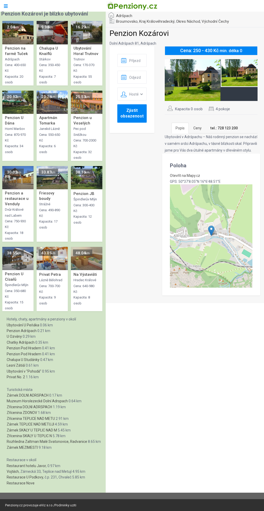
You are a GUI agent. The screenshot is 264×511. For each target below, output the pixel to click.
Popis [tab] (180, 128)
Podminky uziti (65, 505)
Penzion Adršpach (22, 331)
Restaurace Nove (21, 483)
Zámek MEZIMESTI (22, 447)
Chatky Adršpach (21, 342)
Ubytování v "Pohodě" (24, 371)
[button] (211, 230)
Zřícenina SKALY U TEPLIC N (29, 436)
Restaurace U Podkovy (25, 477)
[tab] (224, 128)
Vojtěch (13, 471)
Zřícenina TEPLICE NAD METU (31, 418)
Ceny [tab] (197, 128)
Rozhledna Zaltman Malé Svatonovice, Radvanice (47, 441)
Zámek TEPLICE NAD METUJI (30, 424)
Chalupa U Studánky (23, 360)
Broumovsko (127, 21)
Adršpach (124, 15)
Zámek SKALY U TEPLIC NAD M (32, 430)
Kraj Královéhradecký (157, 21)
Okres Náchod (188, 21)
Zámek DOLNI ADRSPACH (27, 395)
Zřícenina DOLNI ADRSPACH (29, 407)
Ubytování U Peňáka (23, 325)
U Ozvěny (14, 336)
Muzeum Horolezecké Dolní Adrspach (37, 401)
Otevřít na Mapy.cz (185, 176)
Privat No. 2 (16, 377)
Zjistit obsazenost (132, 113)
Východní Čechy (215, 21)
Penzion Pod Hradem (24, 348)
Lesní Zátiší (16, 365)
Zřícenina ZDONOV (22, 413)
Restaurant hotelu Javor (26, 466)
